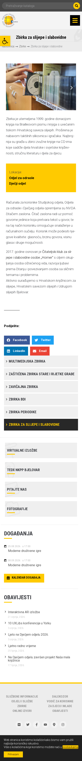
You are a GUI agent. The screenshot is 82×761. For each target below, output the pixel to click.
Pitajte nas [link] (17, 489)
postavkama (70, 747)
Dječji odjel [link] (16, 183)
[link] (5, 41)
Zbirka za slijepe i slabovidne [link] (34, 424)
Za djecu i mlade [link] (60, 706)
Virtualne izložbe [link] (22, 450)
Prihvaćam (13, 754)
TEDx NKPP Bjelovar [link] (23, 470)
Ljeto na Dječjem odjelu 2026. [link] (28, 634)
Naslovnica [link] (8, 46)
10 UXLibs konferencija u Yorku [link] (29, 623)
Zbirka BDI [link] (17, 399)
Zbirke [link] (22, 46)
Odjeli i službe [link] (22, 701)
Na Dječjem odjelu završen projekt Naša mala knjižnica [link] (39, 658)
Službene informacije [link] (22, 696)
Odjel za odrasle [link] (20, 178)
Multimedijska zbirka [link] (27, 361)
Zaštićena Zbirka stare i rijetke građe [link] (41, 374)
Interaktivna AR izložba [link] (24, 612)
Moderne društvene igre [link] (24, 551)
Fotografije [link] (17, 509)
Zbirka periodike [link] (22, 412)
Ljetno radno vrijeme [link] (22, 646)
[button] (75, 20)
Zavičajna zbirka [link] (23, 387)
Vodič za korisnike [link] (60, 701)
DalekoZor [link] (60, 696)
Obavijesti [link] (60, 711)
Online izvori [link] (22, 711)
